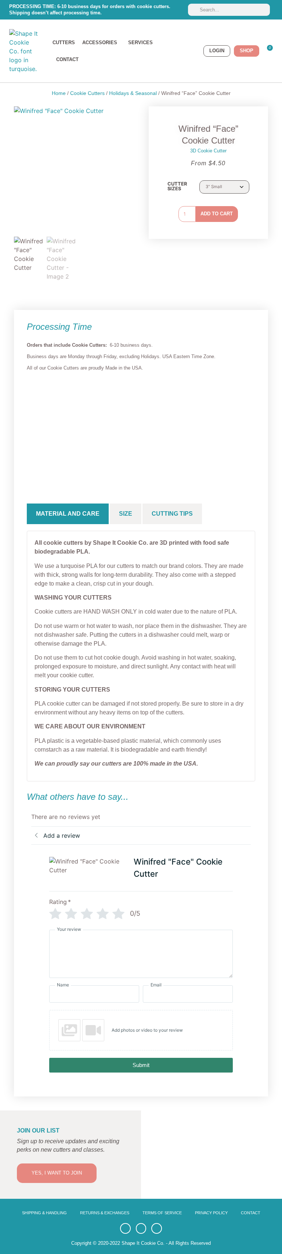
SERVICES (140, 42)
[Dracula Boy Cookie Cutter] (48, 428)
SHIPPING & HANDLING (44, 1213)
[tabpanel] (141, 656)
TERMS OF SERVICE (162, 1213)
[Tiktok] (141, 1228)
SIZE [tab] (125, 514)
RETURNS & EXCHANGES (104, 1213)
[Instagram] (156, 1228)
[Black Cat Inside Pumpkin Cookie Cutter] (94, 428)
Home (59, 93)
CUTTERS (64, 42)
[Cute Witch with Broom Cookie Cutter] (234, 428)
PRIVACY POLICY (211, 1213)
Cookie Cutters (87, 93)
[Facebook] (125, 1228)
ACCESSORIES (99, 42)
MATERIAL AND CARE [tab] (68, 514)
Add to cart (216, 213)
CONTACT (67, 59)
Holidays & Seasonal (133, 93)
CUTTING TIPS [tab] (172, 514)
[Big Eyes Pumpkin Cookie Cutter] (187, 428)
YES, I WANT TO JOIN (57, 1173)
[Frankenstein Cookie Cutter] (141, 428)
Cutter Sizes (177, 186)
